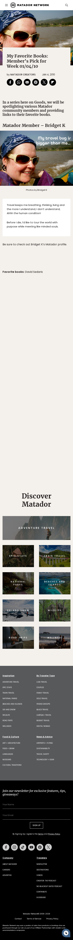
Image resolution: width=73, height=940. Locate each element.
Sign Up (60, 484)
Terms (41, 493)
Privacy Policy (57, 493)
